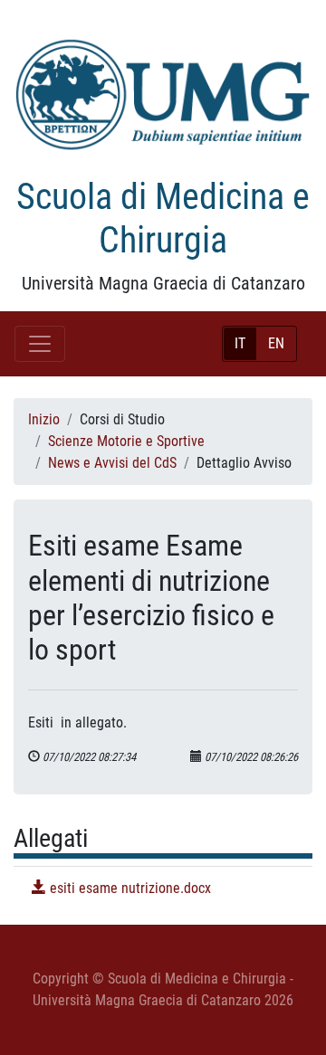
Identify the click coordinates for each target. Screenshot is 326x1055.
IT (240, 343)
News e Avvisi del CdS (112, 462)
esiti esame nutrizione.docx (128, 888)
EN (276, 343)
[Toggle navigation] (39, 344)
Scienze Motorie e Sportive (126, 441)
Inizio (44, 419)
